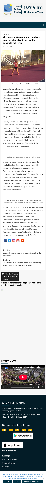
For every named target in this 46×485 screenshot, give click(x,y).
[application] (23, 377)
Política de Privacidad (9, 459)
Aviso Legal (6, 456)
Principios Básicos (8, 463)
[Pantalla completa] (42, 387)
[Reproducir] (4, 387)
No (17, 481)
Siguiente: (22, 262)
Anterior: (22, 253)
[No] (43, 478)
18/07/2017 (8, 47)
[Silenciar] (38, 387)
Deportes (6, 34)
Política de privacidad (32, 481)
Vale (7, 481)
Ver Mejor (5, 466)
